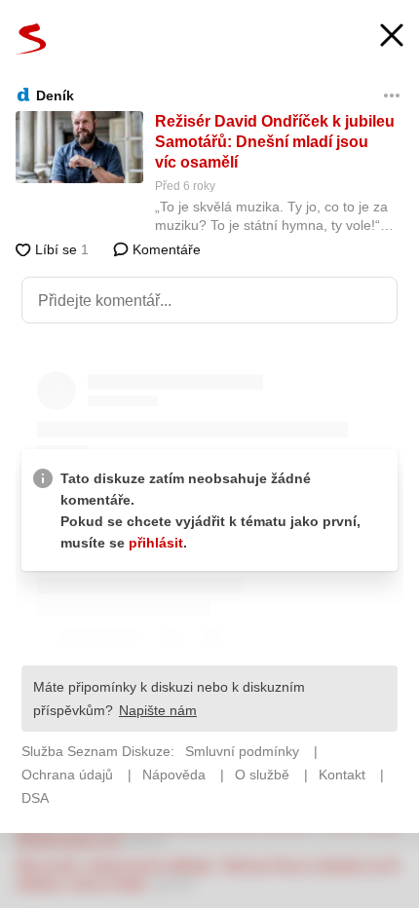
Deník (55, 95)
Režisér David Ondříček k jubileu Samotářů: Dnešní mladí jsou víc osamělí (275, 141)
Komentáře (165, 249)
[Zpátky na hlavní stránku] (31, 39)
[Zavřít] (391, 37)
